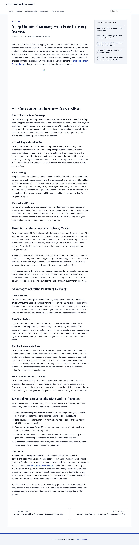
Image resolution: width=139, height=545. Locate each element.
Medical (47, 36)
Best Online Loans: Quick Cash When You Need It (109, 36)
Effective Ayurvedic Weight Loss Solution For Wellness (110, 44)
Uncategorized (31, 11)
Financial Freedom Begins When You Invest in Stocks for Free (110, 58)
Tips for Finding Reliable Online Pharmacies (110, 29)
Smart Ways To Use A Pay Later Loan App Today (109, 51)
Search (84, 539)
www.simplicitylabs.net (19, 4)
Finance (19, 11)
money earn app (58, 11)
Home (10, 11)
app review (44, 11)
